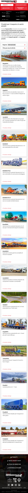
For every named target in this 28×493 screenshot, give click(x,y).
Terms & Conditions (9, 491)
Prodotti (5, 5)
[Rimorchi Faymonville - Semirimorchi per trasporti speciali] (14, 475)
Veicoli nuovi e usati (21, 5)
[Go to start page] (9, 1)
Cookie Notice (23, 491)
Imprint (3, 491)
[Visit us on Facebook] (8, 485)
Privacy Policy (17, 491)
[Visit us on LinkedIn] (19, 485)
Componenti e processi (20, 8)
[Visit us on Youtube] (12, 485)
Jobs (24, 487)
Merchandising (6, 487)
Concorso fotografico (16, 487)
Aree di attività (6, 8)
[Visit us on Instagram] (15, 485)
